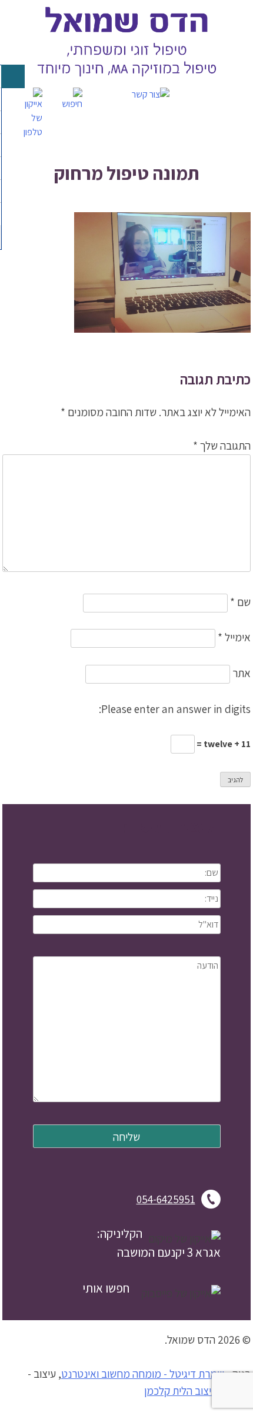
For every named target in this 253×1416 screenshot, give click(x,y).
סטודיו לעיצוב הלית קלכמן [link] (197, 1390)
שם (240, 602)
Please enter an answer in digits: (175, 709)
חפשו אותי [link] (105, 1288)
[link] (126, 80)
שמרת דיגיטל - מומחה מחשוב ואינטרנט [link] (142, 1373)
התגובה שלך (222, 445)
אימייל (234, 637)
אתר (241, 673)
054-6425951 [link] (166, 1199)
